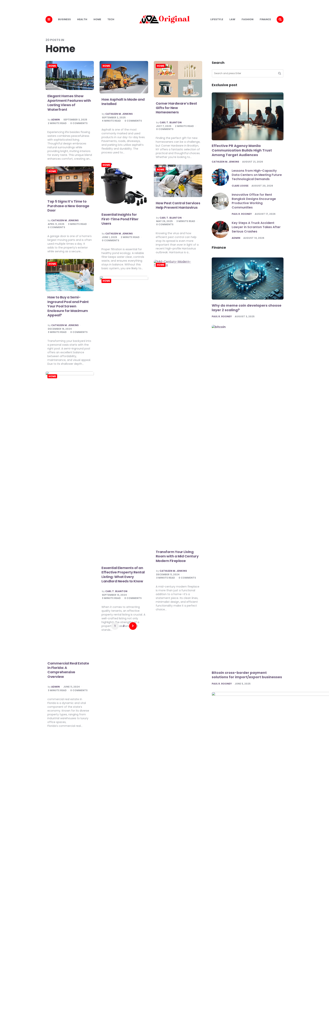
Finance (265, 19)
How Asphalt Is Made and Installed (123, 101)
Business (64, 19)
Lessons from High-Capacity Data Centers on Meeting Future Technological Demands (257, 174)
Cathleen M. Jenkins (119, 114)
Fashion (247, 19)
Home (97, 19)
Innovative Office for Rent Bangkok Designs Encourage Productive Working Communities (254, 201)
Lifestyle (216, 19)
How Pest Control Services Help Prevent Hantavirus (178, 205)
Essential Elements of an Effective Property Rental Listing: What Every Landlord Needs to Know (123, 574)
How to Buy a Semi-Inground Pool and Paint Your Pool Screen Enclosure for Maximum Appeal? (68, 306)
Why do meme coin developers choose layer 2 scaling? (246, 307)
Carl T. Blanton (171, 122)
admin (55, 119)
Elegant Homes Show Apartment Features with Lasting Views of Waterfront (69, 103)
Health (82, 19)
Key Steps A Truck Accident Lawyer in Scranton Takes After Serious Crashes (256, 227)
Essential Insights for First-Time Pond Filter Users (119, 219)
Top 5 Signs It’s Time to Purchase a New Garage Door (68, 206)
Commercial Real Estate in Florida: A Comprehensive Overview (68, 670)
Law (232, 19)
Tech (110, 19)
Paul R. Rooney (242, 214)
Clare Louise (240, 185)
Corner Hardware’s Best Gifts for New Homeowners (176, 108)
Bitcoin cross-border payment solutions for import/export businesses (247, 674)
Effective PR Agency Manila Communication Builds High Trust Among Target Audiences (242, 150)
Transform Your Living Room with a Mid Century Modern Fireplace (177, 556)
